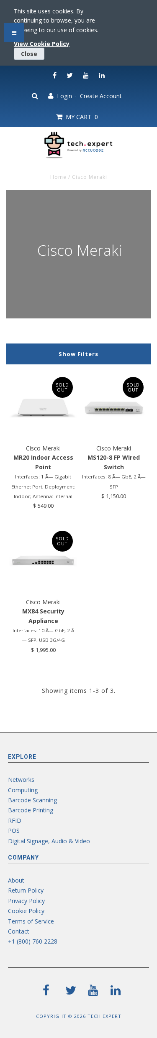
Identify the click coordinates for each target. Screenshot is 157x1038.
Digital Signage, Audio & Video (49, 841)
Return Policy (26, 890)
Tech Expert (104, 1016)
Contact (18, 931)
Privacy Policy (26, 901)
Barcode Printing (30, 810)
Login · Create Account (88, 96)
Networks (21, 780)
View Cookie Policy (41, 44)
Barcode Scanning (32, 800)
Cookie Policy (26, 911)
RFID (14, 820)
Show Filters (78, 354)
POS (14, 830)
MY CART (80, 117)
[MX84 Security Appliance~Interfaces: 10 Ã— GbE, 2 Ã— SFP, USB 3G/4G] (43, 560)
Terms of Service (31, 921)
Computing (23, 790)
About (16, 880)
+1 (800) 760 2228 (32, 941)
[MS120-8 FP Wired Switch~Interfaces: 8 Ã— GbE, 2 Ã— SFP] (114, 406)
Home (58, 177)
